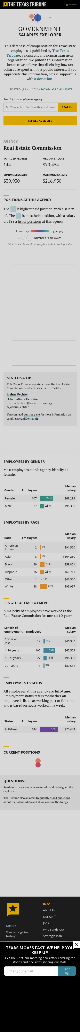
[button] (40, 516)
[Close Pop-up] (76, 944)
